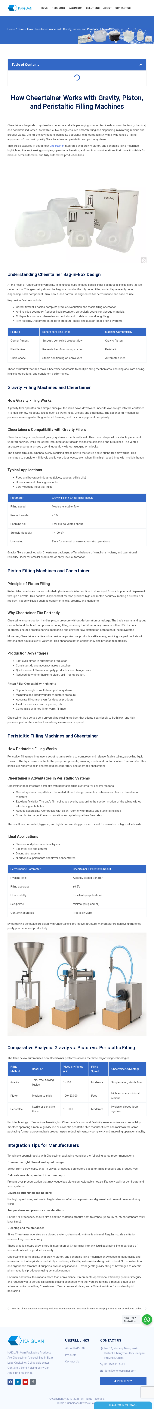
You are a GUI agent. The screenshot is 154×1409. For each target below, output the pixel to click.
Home (44, 8)
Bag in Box (75, 8)
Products (58, 8)
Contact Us (123, 8)
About (107, 8)
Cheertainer (57, 145)
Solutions (93, 8)
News (21, 29)
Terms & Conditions (68, 1403)
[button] (141, 64)
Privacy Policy (89, 1403)
